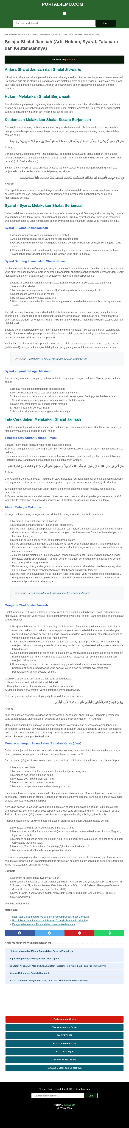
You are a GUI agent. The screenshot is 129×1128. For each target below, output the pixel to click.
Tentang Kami (46, 1089)
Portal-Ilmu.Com (62, 4)
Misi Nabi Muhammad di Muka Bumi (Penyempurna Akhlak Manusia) (50, 916)
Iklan (57, 1089)
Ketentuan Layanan (80, 1089)
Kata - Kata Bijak (64, 1051)
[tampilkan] (70, 59)
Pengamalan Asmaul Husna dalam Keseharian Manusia (59, 593)
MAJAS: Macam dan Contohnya (64, 1068)
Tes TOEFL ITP (65, 1035)
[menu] (64, 13)
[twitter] (49, 933)
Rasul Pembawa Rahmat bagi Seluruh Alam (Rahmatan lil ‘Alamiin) (50, 920)
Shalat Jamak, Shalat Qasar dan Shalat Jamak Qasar (57, 359)
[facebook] (20, 933)
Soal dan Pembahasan (64, 1043)
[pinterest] (79, 933)
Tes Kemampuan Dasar (64, 1027)
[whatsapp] (109, 933)
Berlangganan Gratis (64, 1019)
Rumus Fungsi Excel (64, 1059)
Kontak (65, 1089)
